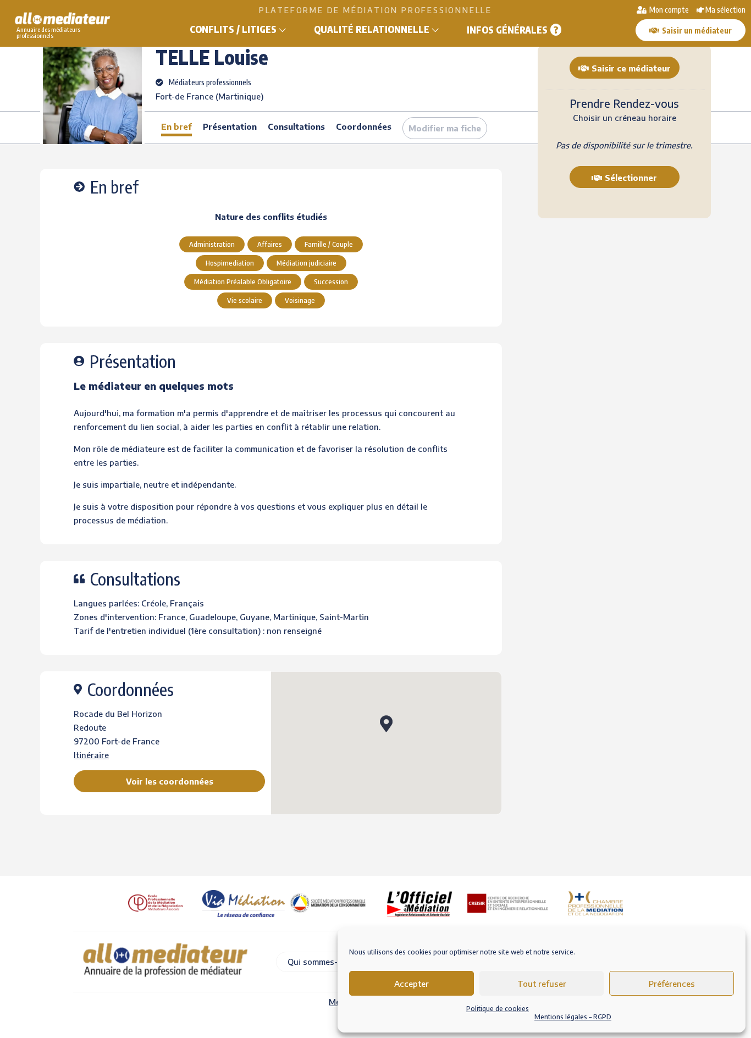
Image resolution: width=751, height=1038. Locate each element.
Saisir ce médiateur (631, 68)
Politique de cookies (497, 1008)
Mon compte (668, 9)
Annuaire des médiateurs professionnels (48, 32)
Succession (331, 281)
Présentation (230, 126)
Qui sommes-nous (322, 962)
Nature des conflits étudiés (271, 217)
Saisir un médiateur (697, 30)
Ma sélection (725, 9)
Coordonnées (363, 126)
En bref (176, 126)
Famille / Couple (329, 244)
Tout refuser (541, 984)
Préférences (672, 984)
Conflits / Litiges (233, 29)
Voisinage (300, 300)
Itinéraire (91, 755)
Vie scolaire (244, 300)
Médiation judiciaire (306, 262)
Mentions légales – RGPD (572, 1017)
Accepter (411, 984)
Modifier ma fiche (444, 128)
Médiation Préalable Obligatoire (242, 281)
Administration (212, 244)
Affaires (269, 244)
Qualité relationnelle (371, 29)
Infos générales (507, 30)
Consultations (296, 126)
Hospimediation (230, 262)
